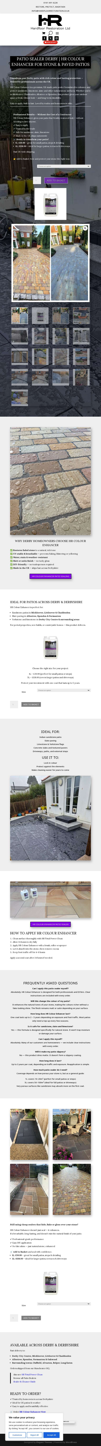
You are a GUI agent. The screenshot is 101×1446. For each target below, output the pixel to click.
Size (24, 167)
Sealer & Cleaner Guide (24, 1381)
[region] (34, 1427)
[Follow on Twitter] (50, 38)
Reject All (35, 1435)
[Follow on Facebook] (44, 38)
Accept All (51, 1435)
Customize (17, 1435)
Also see (27, 1374)
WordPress (71, 1442)
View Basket (51, 42)
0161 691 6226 (51, 2)
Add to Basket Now (25, 159)
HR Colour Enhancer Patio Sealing (50, 576)
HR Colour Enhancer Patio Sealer (50, 924)
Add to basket (56, 180)
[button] (85, 228)
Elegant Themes (44, 1442)
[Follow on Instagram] (56, 38)
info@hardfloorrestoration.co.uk (50, 10)
